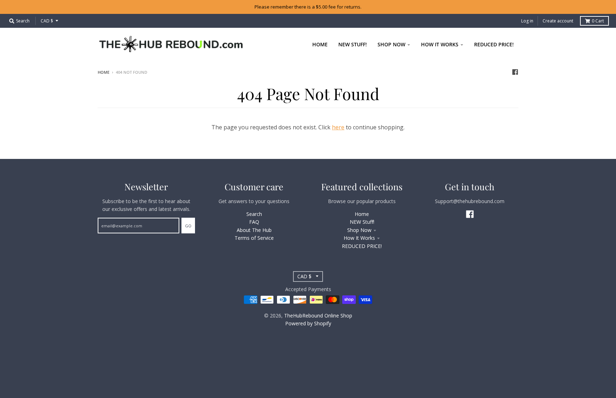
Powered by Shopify (308, 323)
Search (254, 214)
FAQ (254, 221)
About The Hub (254, 230)
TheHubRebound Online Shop (318, 315)
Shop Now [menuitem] (391, 44)
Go (188, 225)
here (338, 127)
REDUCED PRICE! (362, 246)
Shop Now (359, 230)
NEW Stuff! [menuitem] (352, 44)
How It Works (359, 237)
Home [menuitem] (320, 44)
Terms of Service (254, 237)
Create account (558, 21)
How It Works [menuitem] (439, 44)
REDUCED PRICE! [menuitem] (494, 44)
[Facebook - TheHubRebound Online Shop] (515, 72)
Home (103, 72)
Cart (598, 21)
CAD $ (47, 21)
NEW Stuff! (362, 221)
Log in (527, 21)
